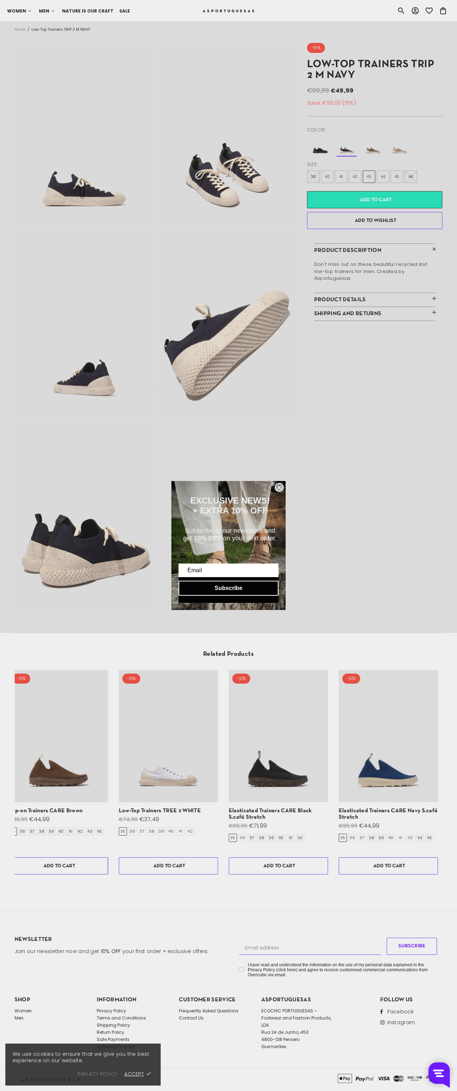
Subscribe (228, 588)
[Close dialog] (279, 487)
